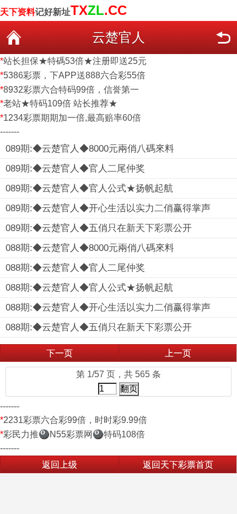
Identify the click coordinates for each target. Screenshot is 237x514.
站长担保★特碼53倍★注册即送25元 (75, 61)
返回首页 (14, 37)
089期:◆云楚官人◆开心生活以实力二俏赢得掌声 (108, 208)
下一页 (59, 353)
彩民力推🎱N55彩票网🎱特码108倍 (74, 434)
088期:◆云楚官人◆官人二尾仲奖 (75, 268)
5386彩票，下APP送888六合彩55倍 (74, 75)
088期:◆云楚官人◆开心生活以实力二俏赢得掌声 (108, 307)
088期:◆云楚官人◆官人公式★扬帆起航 (89, 287)
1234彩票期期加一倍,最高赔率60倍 (72, 117)
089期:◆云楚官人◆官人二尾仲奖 (75, 168)
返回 (223, 37)
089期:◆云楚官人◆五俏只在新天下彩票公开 (99, 228)
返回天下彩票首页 (178, 464)
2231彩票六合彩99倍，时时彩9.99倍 (75, 420)
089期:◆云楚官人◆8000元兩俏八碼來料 (90, 148)
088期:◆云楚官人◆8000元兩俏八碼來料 (90, 248)
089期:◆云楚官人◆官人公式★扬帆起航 (89, 188)
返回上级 (59, 464)
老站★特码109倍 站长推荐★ (60, 103)
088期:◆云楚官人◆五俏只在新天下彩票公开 (99, 327)
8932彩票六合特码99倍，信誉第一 (71, 89)
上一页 (178, 353)
